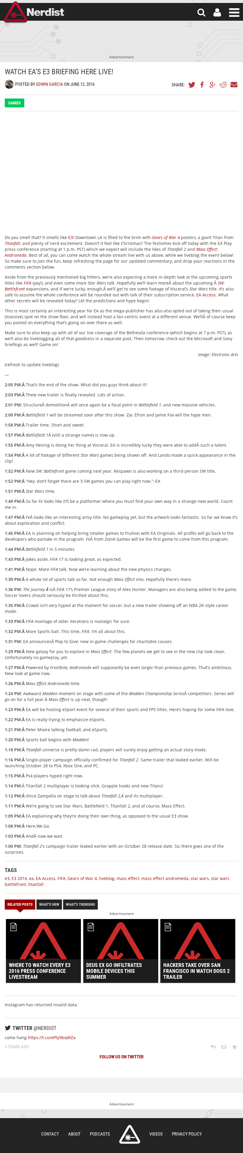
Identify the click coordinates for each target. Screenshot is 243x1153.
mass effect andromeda (164, 878)
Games (14, 103)
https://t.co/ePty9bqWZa (52, 1037)
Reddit (223, 84)
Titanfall (12, 243)
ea (31, 878)
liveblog (106, 878)
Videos (156, 1134)
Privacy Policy (187, 1134)
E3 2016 (19, 878)
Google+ (213, 84)
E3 (70, 237)
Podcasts (100, 1134)
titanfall (36, 884)
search (201, 12)
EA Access (206, 295)
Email (233, 84)
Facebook (202, 84)
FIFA (27, 283)
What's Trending (80, 904)
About (74, 1134)
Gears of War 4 (166, 237)
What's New (49, 904)
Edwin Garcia (49, 84)
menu (234, 12)
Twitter (192, 84)
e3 (7, 878)
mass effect (127, 878)
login (217, 12)
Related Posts (20, 904)
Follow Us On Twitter (121, 1057)
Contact (50, 1134)
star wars (200, 878)
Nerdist (33, 12)
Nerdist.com (129, 1134)
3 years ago (17, 1046)
